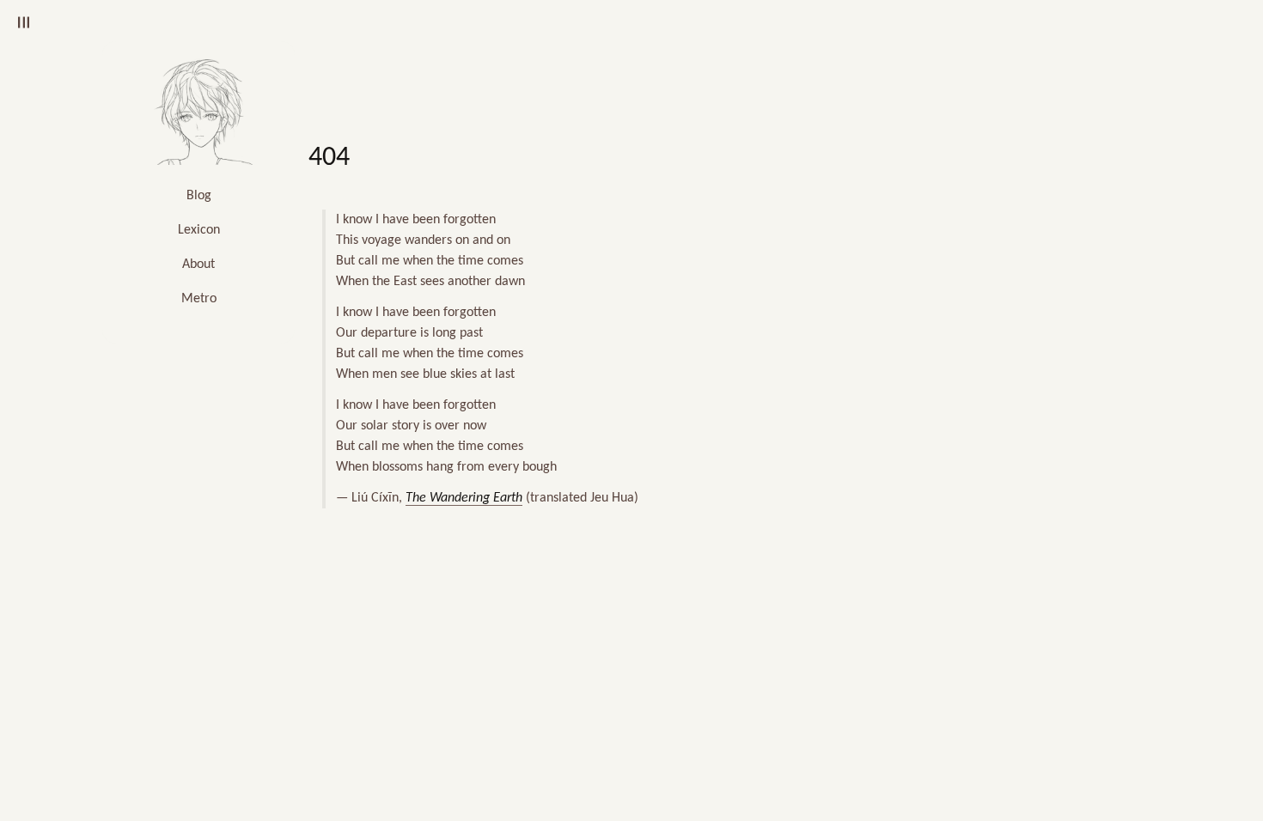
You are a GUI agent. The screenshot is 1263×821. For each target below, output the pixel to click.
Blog (198, 196)
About (198, 264)
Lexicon (199, 230)
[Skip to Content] (5, 5)
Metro (199, 299)
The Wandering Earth (464, 498)
